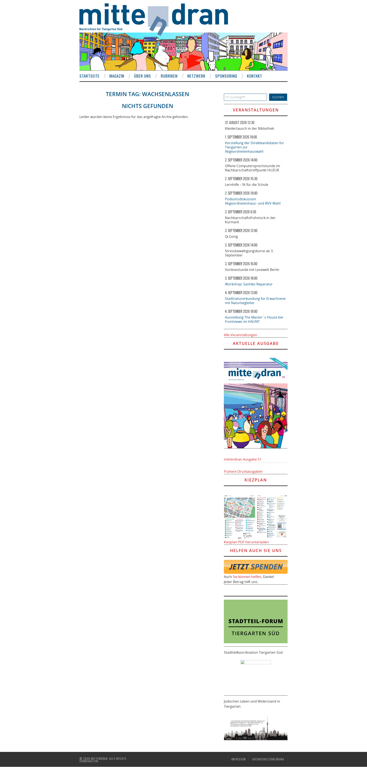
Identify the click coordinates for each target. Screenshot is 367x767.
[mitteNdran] (157, 19)
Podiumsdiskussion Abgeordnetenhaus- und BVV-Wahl (253, 201)
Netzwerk (196, 76)
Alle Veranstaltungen (240, 335)
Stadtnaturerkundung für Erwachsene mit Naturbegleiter (255, 300)
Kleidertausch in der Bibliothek (249, 128)
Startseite (89, 76)
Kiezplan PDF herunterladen (246, 542)
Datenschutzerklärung (268, 759)
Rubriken (169, 76)
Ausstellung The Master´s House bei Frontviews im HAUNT (254, 319)
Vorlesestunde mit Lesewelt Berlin (252, 269)
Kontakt (254, 76)
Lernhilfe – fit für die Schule (246, 184)
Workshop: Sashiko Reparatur (249, 284)
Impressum (238, 759)
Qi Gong (231, 236)
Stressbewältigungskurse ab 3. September (249, 253)
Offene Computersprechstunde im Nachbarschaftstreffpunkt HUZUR (252, 168)
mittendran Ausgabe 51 (242, 459)
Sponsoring (226, 76)
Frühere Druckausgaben (243, 471)
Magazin (116, 76)
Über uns (142, 76)
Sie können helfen (247, 576)
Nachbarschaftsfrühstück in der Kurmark (250, 219)
